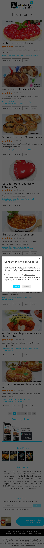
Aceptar (17, 286)
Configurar (26, 286)
